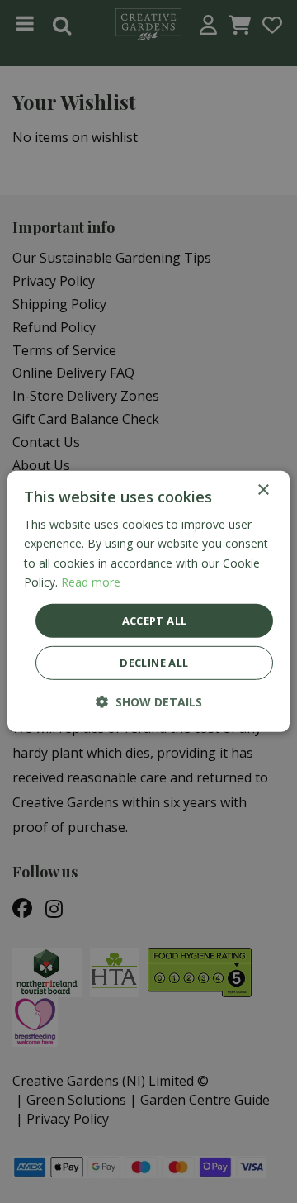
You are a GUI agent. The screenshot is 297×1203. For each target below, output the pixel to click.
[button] (149, 701)
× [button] (263, 490)
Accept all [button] (154, 620)
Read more (90, 581)
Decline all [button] (154, 662)
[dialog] (148, 601)
